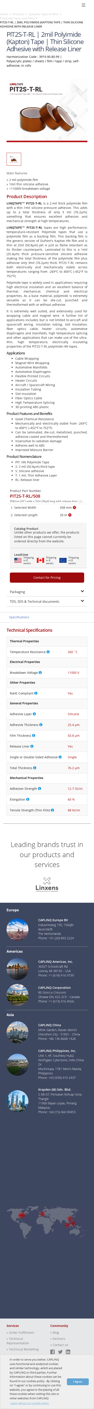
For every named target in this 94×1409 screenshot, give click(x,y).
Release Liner (20, 746)
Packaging (17, 591)
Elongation (17, 799)
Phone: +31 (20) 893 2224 (56, 938)
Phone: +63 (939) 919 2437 (57, 1078)
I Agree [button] (77, 1381)
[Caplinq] (8, 5)
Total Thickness (21, 768)
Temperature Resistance (28, 652)
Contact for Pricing (47, 577)
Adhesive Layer (21, 714)
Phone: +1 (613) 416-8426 (56, 1001)
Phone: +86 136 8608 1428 (57, 1039)
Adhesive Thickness (24, 725)
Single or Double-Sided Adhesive (34, 757)
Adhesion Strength (23, 788)
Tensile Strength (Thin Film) (30, 810)
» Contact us (59, 1345)
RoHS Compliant (21, 693)
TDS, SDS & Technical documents (34, 601)
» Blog (54, 1332)
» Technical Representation (18, 1341)
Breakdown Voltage (24, 672)
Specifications (19, 617)
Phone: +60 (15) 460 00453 (57, 1112)
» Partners (57, 1339)
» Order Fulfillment (20, 1332)
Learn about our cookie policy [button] (29, 1403)
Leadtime (21, 555)
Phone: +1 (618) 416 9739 (56, 975)
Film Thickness (20, 735)
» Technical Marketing (23, 1349)
